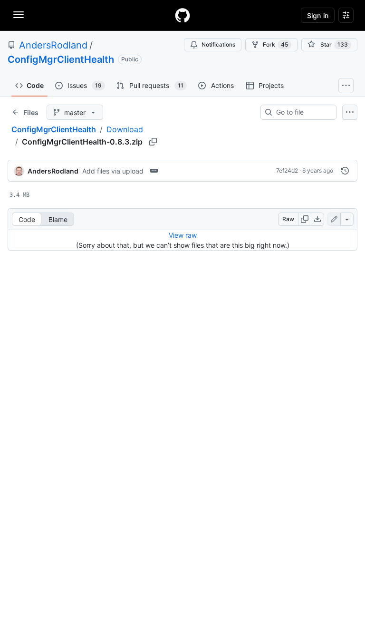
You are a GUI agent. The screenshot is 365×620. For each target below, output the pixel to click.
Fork (275, 44)
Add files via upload (113, 171)
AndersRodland (53, 45)
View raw (183, 235)
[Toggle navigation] (18, 15)
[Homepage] (182, 15)
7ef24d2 (287, 170)
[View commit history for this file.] (345, 170)
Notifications (218, 44)
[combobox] (302, 112)
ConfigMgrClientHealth (61, 59)
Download (124, 129)
